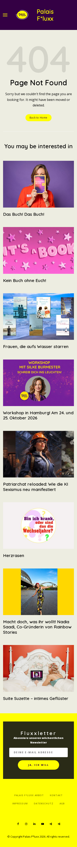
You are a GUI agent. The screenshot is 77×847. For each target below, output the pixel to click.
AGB (62, 803)
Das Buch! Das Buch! (23, 214)
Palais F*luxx (45, 15)
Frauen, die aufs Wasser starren (36, 346)
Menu (5, 15)
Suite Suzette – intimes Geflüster (35, 698)
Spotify (51, 824)
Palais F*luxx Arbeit (29, 795)
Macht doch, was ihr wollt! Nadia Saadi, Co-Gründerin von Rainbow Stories (37, 627)
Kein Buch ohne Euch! (24, 280)
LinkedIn (34, 824)
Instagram (26, 824)
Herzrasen (13, 555)
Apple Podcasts (59, 824)
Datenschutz (43, 803)
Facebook (18, 824)
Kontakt (56, 795)
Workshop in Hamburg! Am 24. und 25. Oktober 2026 (38, 415)
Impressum (20, 803)
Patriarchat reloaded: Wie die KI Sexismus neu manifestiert (35, 486)
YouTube (43, 824)
